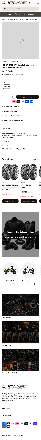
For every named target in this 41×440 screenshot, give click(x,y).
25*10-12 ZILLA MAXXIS (25, 186)
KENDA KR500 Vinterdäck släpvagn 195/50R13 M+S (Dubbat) (22, 19)
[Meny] (38, 3)
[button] (34, 3)
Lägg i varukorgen (27, 97)
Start (3, 19)
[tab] (6, 128)
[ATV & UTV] (10, 270)
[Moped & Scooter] (29, 270)
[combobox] (20, 9)
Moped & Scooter (29, 281)
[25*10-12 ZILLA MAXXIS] (28, 172)
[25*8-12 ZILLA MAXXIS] (10, 172)
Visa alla (36, 159)
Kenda (4, 62)
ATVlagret (9, 435)
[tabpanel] (20, 141)
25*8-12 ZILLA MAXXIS (10, 185)
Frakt (11, 74)
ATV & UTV (10, 281)
